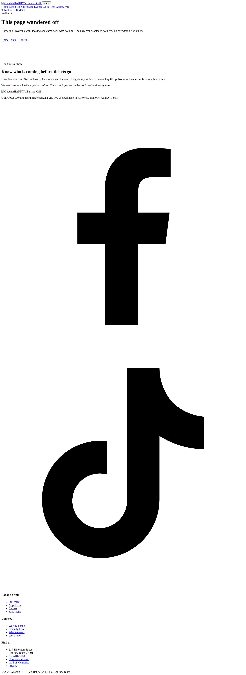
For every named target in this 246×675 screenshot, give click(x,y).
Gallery (60, 6)
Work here (15, 635)
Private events (16, 632)
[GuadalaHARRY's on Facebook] (123, 344)
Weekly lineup (17, 625)
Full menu (14, 601)
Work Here (49, 6)
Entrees (13, 608)
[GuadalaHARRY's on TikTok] (123, 587)
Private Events (33, 6)
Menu (46, 3)
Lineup (21, 6)
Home (4, 6)
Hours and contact (19, 659)
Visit (67, 6)
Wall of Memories (19, 662)
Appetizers (15, 605)
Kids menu (15, 611)
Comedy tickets (17, 629)
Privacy (13, 665)
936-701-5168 (9, 10)
